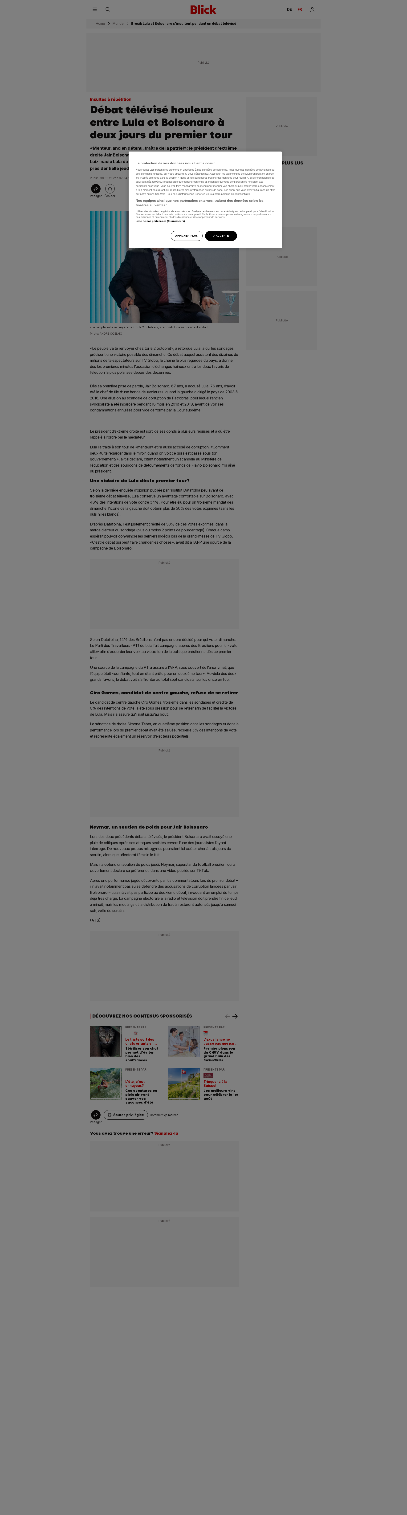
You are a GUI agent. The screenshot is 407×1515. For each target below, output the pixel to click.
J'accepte (221, 235)
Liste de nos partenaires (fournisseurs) (160, 221)
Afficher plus (186, 235)
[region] (205, 200)
